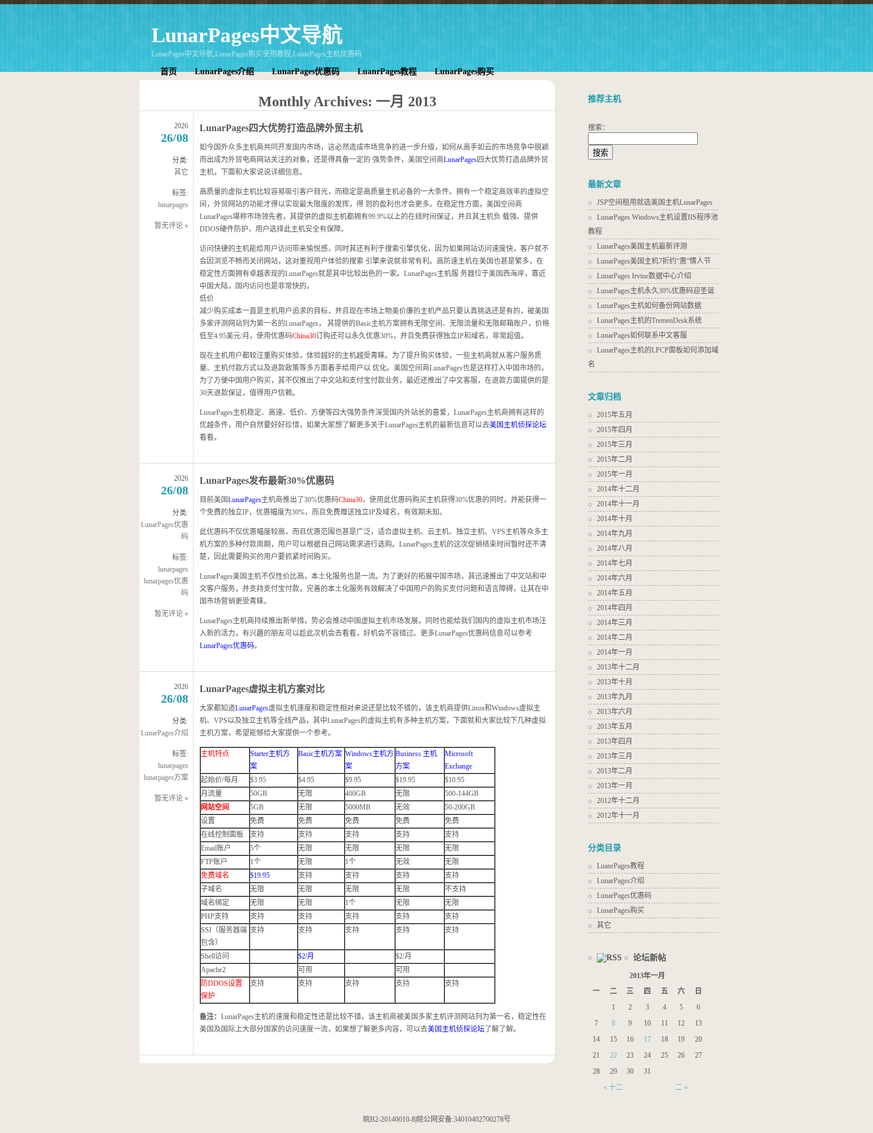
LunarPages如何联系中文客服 (642, 335)
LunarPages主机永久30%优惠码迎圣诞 (655, 291)
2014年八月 (614, 548)
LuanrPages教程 (387, 71)
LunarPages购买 (464, 71)
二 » (681, 1087)
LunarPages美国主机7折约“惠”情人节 (654, 261)
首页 (168, 71)
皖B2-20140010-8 (389, 1119)
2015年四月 (614, 430)
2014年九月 (614, 533)
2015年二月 (614, 459)
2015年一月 (614, 474)
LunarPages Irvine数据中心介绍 (644, 276)
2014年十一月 (618, 504)
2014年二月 (614, 637)
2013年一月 (614, 786)
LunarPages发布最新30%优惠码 (267, 480)
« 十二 (613, 1087)
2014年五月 (614, 593)
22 (613, 1055)
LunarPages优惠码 (306, 71)
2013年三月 (614, 756)
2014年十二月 (618, 489)
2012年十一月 (618, 815)
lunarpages (173, 205)
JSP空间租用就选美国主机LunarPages (655, 202)
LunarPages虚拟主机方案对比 (262, 689)
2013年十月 (614, 682)
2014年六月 (614, 578)
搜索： (598, 127)
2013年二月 (614, 771)
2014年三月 (614, 622)
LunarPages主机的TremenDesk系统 (649, 320)
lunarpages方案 (166, 777)
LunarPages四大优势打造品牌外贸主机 (281, 128)
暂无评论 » (171, 225)
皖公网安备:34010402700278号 (463, 1119)
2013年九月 (614, 697)
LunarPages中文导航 (247, 35)
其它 (181, 172)
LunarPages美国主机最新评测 (642, 246)
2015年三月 (614, 444)
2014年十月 (614, 519)
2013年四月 (614, 741)
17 (647, 1039)
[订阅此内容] (605, 957)
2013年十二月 (618, 667)
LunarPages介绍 (224, 71)
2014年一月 (614, 652)
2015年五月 (614, 415)
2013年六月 (614, 711)
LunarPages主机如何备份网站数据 (649, 306)
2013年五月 (614, 726)
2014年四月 (614, 608)
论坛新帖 (649, 957)
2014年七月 (614, 563)
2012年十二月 (618, 800)
